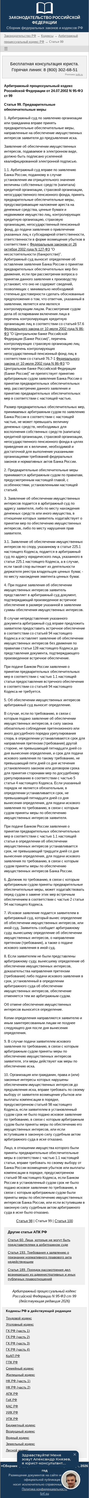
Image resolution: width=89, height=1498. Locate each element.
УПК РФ (12, 1419)
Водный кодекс (17, 1438)
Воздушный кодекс (20, 1431)
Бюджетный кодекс (20, 1425)
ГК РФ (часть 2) (18, 1337)
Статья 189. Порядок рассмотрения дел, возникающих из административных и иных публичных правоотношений (41, 1274)
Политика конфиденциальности (44, 1489)
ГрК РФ (11, 1400)
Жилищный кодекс (20, 1375)
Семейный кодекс (20, 1368)
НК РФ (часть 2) (18, 1387)
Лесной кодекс (17, 1450)
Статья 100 (64, 1221)
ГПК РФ (12, 1362)
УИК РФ (12, 1412)
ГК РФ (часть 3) (18, 1343)
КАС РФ (12, 1406)
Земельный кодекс (20, 1444)
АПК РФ (12, 1394)
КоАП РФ (13, 1356)
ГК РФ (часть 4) (18, 1349)
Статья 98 (24, 1221)
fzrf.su (44, 1493)
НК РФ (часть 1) (18, 1381)
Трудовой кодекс (19, 1318)
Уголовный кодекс (20, 1324)
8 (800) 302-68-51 (60, 69)
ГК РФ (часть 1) (18, 1331)
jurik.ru (79, 74)
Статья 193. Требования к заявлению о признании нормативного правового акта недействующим (40, 1257)
